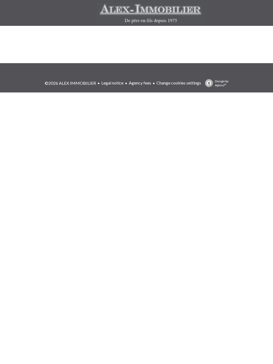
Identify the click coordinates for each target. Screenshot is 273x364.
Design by (221, 83)
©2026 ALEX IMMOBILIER (70, 83)
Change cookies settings (178, 82)
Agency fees (140, 82)
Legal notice (112, 82)
